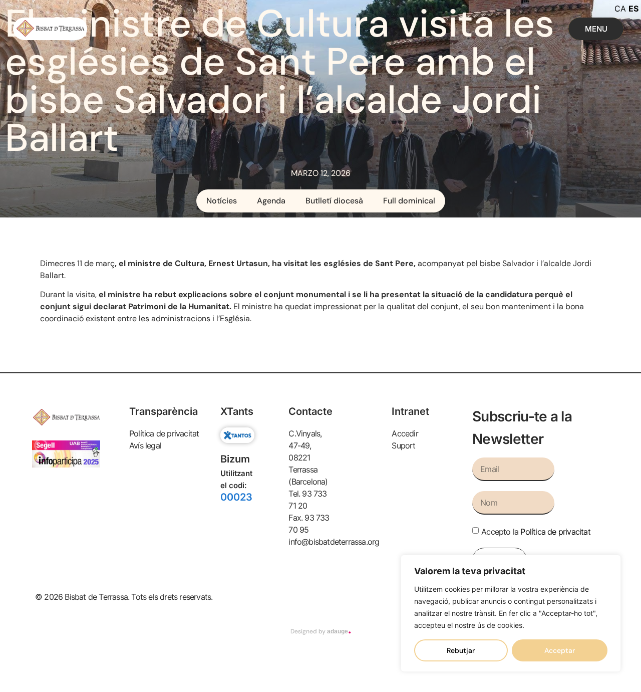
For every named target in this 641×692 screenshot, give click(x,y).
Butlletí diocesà (334, 200)
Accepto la (535, 532)
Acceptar (559, 650)
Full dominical (409, 200)
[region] (511, 613)
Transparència (163, 411)
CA (620, 9)
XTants (236, 411)
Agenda (271, 200)
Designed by (320, 631)
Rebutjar (461, 650)
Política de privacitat (555, 532)
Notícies (221, 200)
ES (633, 9)
